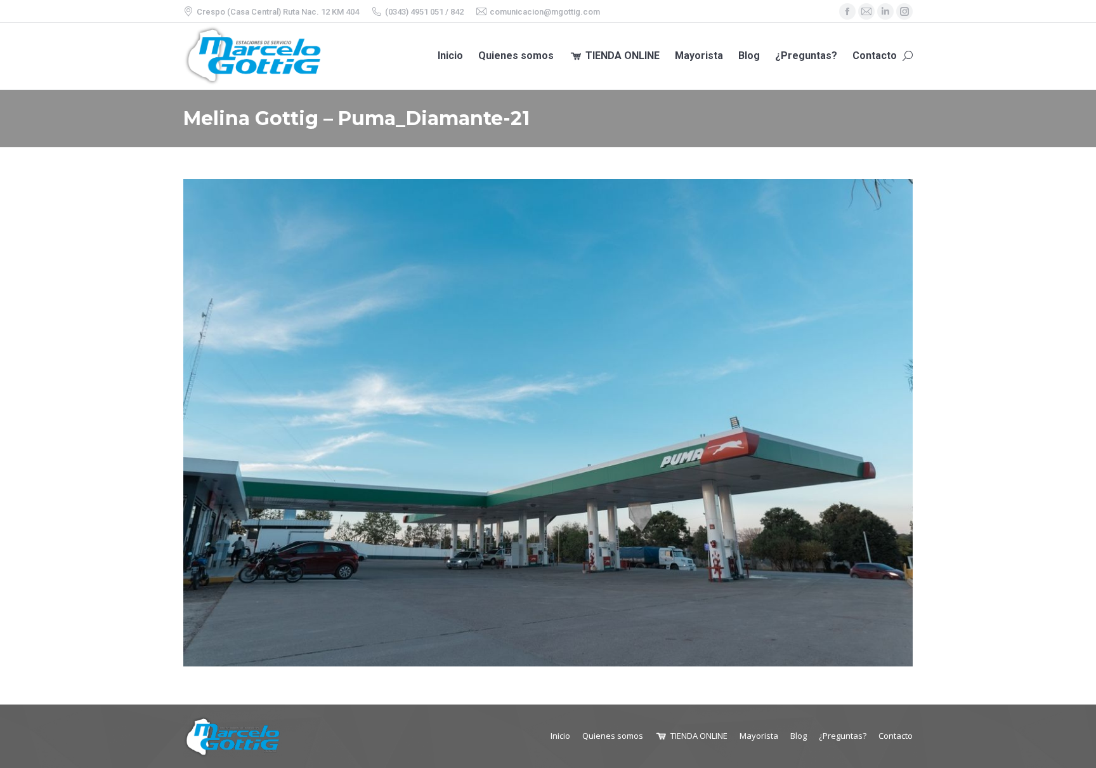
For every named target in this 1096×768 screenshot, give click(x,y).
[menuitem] (450, 56)
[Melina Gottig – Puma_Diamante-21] (548, 422)
